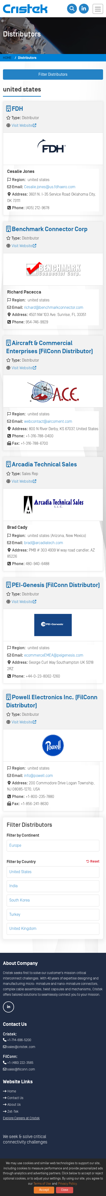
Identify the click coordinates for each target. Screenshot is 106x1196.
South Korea (19, 900)
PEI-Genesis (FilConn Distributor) (56, 585)
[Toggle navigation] (98, 9)
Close (64, 1190)
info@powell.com (38, 775)
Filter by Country (53, 862)
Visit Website (22, 125)
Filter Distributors (53, 74)
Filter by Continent (23, 835)
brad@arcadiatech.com (43, 543)
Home (7, 58)
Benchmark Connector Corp (50, 229)
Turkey (14, 914)
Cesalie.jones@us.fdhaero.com (49, 187)
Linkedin (8, 1006)
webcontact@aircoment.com (48, 421)
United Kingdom (22, 928)
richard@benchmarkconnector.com (53, 307)
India (13, 886)
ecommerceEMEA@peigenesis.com (53, 655)
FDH (17, 108)
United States (20, 872)
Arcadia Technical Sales (44, 464)
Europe (15, 845)
